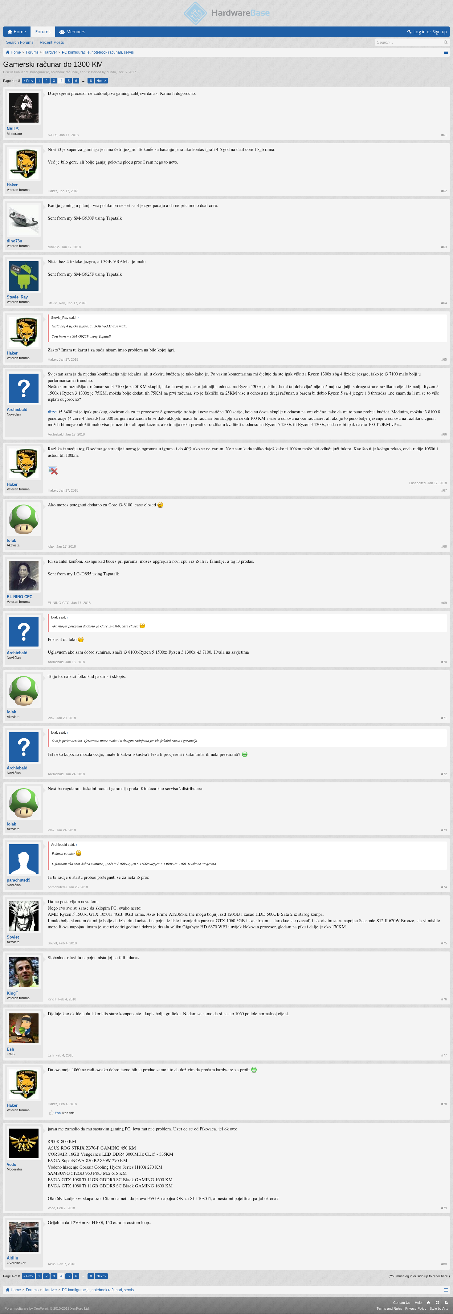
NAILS (13, 129)
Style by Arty (439, 1308)
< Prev (28, 81)
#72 (444, 774)
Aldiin (12, 1258)
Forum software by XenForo (47, 1308)
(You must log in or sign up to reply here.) (419, 1276)
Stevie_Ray (17, 297)
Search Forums (20, 42)
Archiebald (17, 409)
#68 (444, 546)
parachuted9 (18, 880)
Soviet (13, 937)
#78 (444, 1104)
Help (418, 1302)
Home (428, 1302)
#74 (444, 887)
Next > (101, 81)
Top (437, 1302)
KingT (12, 993)
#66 (444, 434)
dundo (111, 72)
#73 (444, 830)
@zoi (53, 412)
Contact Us (401, 1302)
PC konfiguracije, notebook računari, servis (57, 72)
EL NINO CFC (19, 596)
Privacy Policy (415, 1308)
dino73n (14, 241)
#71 (444, 718)
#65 (444, 359)
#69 (444, 603)
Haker (12, 185)
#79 (444, 1208)
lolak (11, 540)
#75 (444, 943)
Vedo (11, 1164)
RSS (446, 1302)
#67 (444, 490)
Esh (10, 1049)
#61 (444, 135)
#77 (444, 1055)
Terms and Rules (389, 1308)
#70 (444, 662)
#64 (444, 303)
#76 (444, 999)
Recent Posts (52, 42)
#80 (444, 1264)
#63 (444, 247)
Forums (43, 31)
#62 (444, 191)
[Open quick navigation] (445, 52)
